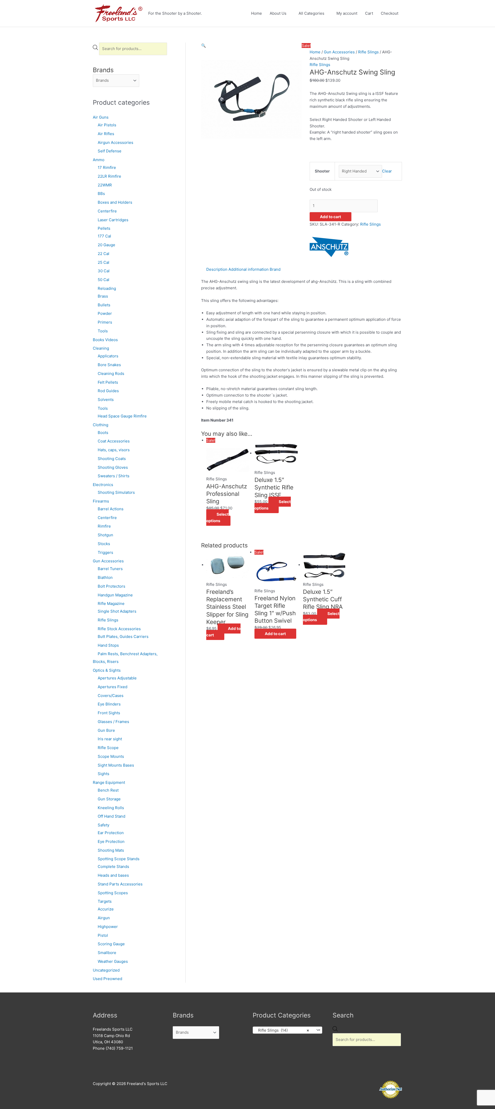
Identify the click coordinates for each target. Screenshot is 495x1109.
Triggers (105, 552)
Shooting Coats (112, 458)
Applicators (108, 356)
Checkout (389, 13)
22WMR (105, 185)
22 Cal (103, 253)
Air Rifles (106, 133)
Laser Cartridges (113, 219)
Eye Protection (111, 841)
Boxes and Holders (115, 202)
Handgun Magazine (115, 595)
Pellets (104, 228)
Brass (103, 296)
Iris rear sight (110, 738)
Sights (103, 773)
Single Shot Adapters (117, 611)
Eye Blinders (109, 704)
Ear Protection (111, 832)
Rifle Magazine (111, 603)
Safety (103, 825)
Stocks (104, 543)
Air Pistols (107, 124)
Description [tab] (216, 269)
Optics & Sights (107, 670)
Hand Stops (108, 645)
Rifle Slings (108, 620)
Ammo (98, 159)
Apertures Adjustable (117, 678)
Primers (105, 322)
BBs (101, 193)
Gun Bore (106, 730)
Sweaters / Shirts (113, 475)
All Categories (311, 13)
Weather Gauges (113, 961)
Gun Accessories (108, 560)
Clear (387, 171)
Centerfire (107, 211)
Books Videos (105, 339)
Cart (369, 13)
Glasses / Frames (113, 721)
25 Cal (103, 262)
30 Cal (104, 270)
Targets (105, 901)
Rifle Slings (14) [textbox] (282, 1030)
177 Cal (104, 236)
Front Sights (109, 712)
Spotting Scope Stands (118, 858)
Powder (105, 313)
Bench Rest (108, 790)
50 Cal (103, 279)
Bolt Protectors (111, 586)
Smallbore (107, 952)
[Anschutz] (329, 246)
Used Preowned (107, 978)
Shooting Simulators (116, 492)
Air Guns (101, 117)
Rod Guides (108, 390)
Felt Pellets (108, 382)
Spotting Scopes (113, 892)
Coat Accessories (114, 441)
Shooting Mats (111, 850)
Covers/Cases (110, 695)
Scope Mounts (111, 756)
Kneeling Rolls (111, 807)
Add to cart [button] (223, 631)
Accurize (106, 909)
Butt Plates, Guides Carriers (123, 636)
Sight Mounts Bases (116, 765)
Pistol (103, 935)
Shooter (322, 171)
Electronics (103, 484)
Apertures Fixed (112, 686)
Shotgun (105, 534)
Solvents (106, 399)
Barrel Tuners (110, 568)
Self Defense (109, 151)
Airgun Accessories (115, 142)
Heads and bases (113, 875)
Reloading (107, 288)
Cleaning (101, 348)
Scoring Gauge (111, 943)
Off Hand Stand (111, 816)
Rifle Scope (108, 747)
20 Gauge (106, 244)
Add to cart (330, 216)
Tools (103, 330)
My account (346, 13)
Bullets (104, 304)
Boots (103, 432)
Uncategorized (106, 970)
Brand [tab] (275, 269)
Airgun (104, 917)
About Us (278, 13)
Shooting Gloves (113, 467)
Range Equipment (109, 782)
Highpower (108, 926)
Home (256, 13)
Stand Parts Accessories (120, 884)
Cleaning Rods (111, 373)
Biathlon (105, 577)
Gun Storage (109, 798)
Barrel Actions (110, 508)
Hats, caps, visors (114, 449)
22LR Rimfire (109, 176)
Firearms (101, 501)
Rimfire (104, 526)
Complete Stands (113, 866)
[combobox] (287, 1030)
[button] (203, 45)
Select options (217, 517)
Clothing (100, 424)
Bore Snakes (109, 364)
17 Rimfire (107, 167)
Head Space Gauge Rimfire (122, 416)
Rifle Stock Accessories (119, 628)
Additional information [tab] (248, 269)
